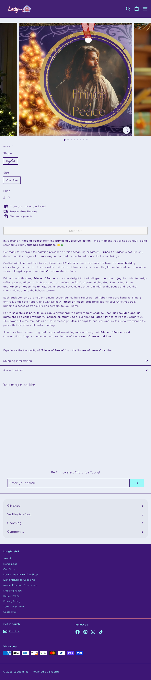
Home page (10, 563)
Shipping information (17, 361)
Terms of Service (13, 606)
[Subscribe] (137, 483)
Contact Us (10, 611)
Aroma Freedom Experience (20, 585)
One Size (11, 180)
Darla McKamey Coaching (19, 579)
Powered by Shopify (46, 671)
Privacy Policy (11, 601)
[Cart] (136, 9)
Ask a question (13, 370)
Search (7, 558)
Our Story (9, 569)
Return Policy (11, 595)
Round (10, 161)
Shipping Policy (12, 590)
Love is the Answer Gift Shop (20, 574)
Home (6, 146)
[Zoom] (126, 130)
